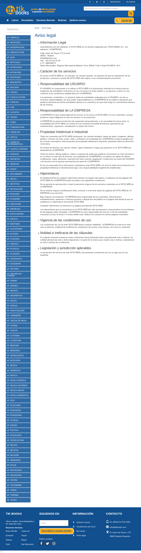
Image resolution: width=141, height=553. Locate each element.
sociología (15, 475)
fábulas (14, 244)
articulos (15, 62)
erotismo (15, 224)
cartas (13, 92)
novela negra (17, 390)
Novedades (27, 20)
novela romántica (19, 395)
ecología (15, 194)
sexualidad (16, 470)
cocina (13, 117)
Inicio (37, 28)
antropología (17, 47)
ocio (12, 400)
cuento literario (19, 149)
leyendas (15, 336)
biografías (15, 82)
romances (15, 460)
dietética (15, 184)
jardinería (15, 316)
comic (13, 122)
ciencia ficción (17, 97)
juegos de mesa (18, 321)
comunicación (17, 127)
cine (12, 107)
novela (13, 375)
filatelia (14, 249)
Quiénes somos (78, 20)
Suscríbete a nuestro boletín (56, 531)
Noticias (62, 20)
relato (13, 445)
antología (15, 42)
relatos (14, 450)
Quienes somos (83, 522)
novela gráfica (18, 380)
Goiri (8, 544)
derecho (14, 164)
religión (14, 455)
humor (13, 281)
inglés (13, 301)
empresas (15, 209)
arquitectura (17, 52)
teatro (13, 480)
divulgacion (16, 189)
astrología (16, 67)
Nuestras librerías (45, 20)
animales (14, 38)
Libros (15, 20)
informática (16, 296)
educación (15, 204)
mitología (15, 360)
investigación (17, 311)
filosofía (15, 254)
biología (14, 87)
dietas (13, 179)
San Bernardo (27, 544)
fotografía (16, 259)
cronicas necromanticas (15, 143)
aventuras (15, 77)
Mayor (24, 540)
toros (13, 490)
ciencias (14, 102)
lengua (13, 331)
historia (14, 269)
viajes (13, 500)
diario (13, 169)
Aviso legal (81, 535)
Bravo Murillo (11, 531)
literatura (15, 341)
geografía (15, 264)
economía (15, 199)
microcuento (17, 356)
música (13, 365)
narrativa (15, 370)
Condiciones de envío (86, 527)
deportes (15, 159)
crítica (13, 137)
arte (12, 57)
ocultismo (15, 405)
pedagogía (15, 410)
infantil (14, 291)
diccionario (16, 174)
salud (13, 465)
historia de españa (14, 275)
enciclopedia (17, 214)
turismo (14, 495)
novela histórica (19, 385)
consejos (15, 132)
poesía (13, 425)
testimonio (15, 485)
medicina (14, 345)
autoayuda (15, 72)
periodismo (16, 415)
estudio (14, 234)
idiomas (14, 286)
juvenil (14, 326)
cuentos (14, 154)
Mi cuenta (81, 531)
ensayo (14, 219)
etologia (14, 239)
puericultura (17, 440)
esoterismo (16, 229)
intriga (13, 306)
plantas (14, 420)
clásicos (14, 112)
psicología (15, 435)
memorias (15, 351)
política (14, 430)
